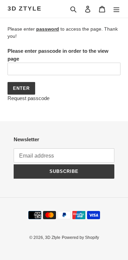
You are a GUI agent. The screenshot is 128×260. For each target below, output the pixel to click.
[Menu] (116, 9)
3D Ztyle (24, 8)
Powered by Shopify (80, 237)
